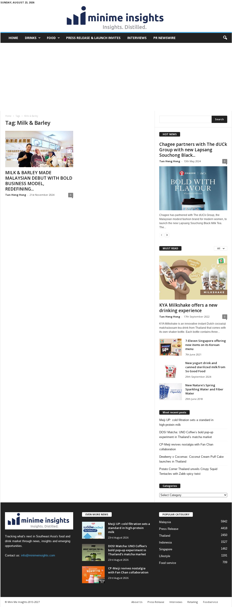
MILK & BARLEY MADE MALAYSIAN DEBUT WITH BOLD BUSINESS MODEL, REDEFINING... (38, 181)
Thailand (164, 535)
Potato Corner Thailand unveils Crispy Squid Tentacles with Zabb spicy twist (188, 471)
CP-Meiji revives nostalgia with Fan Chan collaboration (186, 447)
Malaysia (165, 522)
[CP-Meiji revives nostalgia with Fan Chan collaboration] (93, 574)
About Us (136, 602)
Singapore (165, 549)
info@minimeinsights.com (38, 555)
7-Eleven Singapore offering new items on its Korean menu (205, 345)
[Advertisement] (116, 77)
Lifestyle (164, 556)
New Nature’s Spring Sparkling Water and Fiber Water (204, 389)
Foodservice (210, 602)
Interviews (137, 38)
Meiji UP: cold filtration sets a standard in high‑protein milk (186, 422)
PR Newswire (164, 38)
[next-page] (167, 235)
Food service (167, 563)
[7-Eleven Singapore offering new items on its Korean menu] (170, 347)
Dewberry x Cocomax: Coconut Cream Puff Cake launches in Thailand (191, 459)
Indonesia (165, 542)
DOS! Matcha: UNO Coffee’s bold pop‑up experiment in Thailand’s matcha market (186, 435)
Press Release (168, 529)
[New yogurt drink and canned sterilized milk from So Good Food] (170, 369)
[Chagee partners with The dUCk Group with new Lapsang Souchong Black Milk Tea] (193, 188)
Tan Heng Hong (15, 194)
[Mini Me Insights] (116, 18)
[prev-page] (161, 235)
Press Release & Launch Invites (93, 38)
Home (13, 38)
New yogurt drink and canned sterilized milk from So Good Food (205, 367)
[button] (225, 38)
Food (51, 38)
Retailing (192, 602)
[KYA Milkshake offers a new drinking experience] (193, 278)
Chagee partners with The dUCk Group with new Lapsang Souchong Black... (193, 149)
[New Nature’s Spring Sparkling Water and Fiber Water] (170, 391)
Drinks (30, 38)
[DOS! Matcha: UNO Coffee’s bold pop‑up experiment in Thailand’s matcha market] (93, 552)
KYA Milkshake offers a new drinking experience (188, 307)
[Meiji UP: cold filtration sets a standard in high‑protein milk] (93, 530)
